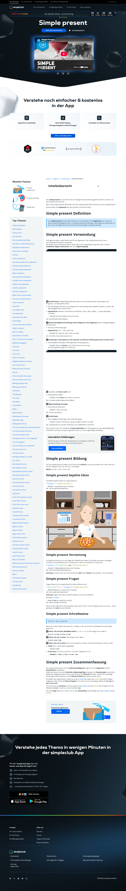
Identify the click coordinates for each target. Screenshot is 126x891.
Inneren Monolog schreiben (22, 325)
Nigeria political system (20, 523)
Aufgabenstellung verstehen (22, 361)
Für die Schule (14, 2)
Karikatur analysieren (19, 292)
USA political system (19, 578)
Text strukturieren (18, 365)
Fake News (16, 402)
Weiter (59, 711)
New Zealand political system (22, 471)
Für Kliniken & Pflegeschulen (59, 2)
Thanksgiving (16, 394)
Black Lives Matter (18, 560)
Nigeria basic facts (18, 534)
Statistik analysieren (19, 288)
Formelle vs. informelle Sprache (23, 244)
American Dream (18, 571)
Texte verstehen (18, 303)
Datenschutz (51, 856)
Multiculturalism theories (21, 369)
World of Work (17, 413)
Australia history (18, 486)
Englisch (56, 179)
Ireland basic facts (18, 556)
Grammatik (65, 179)
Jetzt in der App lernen (63, 135)
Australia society (18, 479)
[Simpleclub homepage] (17, 7)
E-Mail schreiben (18, 328)
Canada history (17, 512)
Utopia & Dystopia (18, 225)
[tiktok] (57, 73)
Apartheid (15, 493)
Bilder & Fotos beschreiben (21, 295)
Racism (14, 372)
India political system (19, 538)
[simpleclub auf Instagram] (26, 878)
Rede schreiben (17, 332)
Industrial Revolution (19, 589)
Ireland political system (20, 549)
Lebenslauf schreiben (19, 317)
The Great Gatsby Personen (22, 431)
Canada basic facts (18, 519)
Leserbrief (15, 306)
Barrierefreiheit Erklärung (93, 860)
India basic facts (18, 541)
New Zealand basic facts (20, 475)
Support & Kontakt (43, 839)
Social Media (16, 405)
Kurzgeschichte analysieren (21, 280)
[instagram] (63, 73)
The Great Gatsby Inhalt (20, 435)
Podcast (15, 255)
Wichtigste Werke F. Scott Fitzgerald (24, 438)
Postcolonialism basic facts (21, 380)
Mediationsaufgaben (19, 343)
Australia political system (21, 482)
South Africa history (19, 501)
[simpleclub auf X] (14, 878)
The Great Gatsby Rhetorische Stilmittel (26, 427)
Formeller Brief (17, 314)
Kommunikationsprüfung (21, 240)
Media (14, 409)
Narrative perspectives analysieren (24, 262)
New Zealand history (19, 464)
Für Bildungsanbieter (41, 2)
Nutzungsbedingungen (91, 856)
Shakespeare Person (19, 424)
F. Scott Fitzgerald (18, 442)
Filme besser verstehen (20, 251)
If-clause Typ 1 (17, 233)
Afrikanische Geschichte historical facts (26, 563)
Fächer (48, 179)
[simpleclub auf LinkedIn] (18, 878)
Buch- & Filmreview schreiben (22, 339)
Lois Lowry (16, 460)
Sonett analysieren (18, 258)
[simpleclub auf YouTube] (22, 878)
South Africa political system (22, 497)
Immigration (16, 585)
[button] (111, 2)
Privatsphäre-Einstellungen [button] (20, 860)
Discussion (16, 354)
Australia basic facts (19, 490)
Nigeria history (17, 530)
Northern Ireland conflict (21, 545)
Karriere (39, 832)
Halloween (16, 391)
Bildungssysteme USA (19, 383)
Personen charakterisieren (21, 299)
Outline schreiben (18, 358)
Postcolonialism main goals (21, 376)
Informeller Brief (18, 310)
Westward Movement (19, 567)
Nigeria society (17, 526)
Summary (15, 347)
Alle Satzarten (17, 229)
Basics (14, 574)
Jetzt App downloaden (53, 30)
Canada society (17, 508)
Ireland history (17, 552)
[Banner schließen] (115, 13)
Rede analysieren (18, 273)
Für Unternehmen (26, 2)
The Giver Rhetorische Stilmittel (23, 446)
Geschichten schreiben (20, 336)
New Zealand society (19, 468)
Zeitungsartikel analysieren (21, 277)
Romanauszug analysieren (21, 266)
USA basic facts (17, 582)
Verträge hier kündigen (55, 860)
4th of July (15, 398)
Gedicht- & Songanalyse (20, 284)
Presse (39, 835)
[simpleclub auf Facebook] (10, 878)
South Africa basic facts (20, 504)
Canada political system (20, 515)
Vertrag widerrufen (14, 865)
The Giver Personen (19, 449)
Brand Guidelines (43, 843)
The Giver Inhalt (17, 453)
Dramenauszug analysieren (21, 269)
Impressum (14, 856)
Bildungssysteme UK (19, 387)
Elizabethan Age (17, 420)
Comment (15, 350)
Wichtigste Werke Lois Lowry (22, 457)
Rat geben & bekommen (20, 247)
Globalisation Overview (20, 416)
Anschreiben (16, 321)
